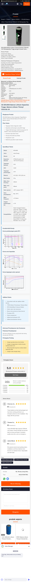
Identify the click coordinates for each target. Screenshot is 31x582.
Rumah (3, 19)
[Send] (29, 579)
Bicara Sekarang (16, 483)
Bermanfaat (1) (12, 443)
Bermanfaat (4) (12, 406)
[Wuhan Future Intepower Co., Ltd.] (7, 4)
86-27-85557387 (26, 1)
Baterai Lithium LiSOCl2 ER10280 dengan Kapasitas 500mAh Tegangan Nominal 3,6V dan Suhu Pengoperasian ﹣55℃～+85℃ (22, 538)
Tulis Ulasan (15, 375)
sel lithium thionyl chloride (21, 459)
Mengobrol (27, 4)
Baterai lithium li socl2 (7, 459)
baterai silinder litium (7, 462)
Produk (8, 19)
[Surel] (8, 479)
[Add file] (2, 579)
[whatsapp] (4, 478)
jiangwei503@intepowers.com (10, 1)
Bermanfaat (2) (12, 425)
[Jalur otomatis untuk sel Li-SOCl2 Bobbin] (18, 35)
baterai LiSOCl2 (15, 19)
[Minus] (29, 546)
